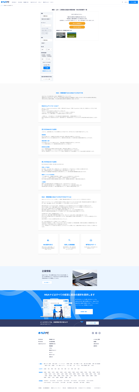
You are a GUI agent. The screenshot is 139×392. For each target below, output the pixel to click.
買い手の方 (20, 2)
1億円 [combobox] (42, 49)
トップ (1, 5)
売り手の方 (14, 2)
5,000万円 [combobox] (49, 59)
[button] (45, 19)
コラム (39, 2)
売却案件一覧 (25, 2)
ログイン (126, 2)
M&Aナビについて (34, 2)
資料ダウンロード (46, 2)
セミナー (52, 2)
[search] (122, 2)
